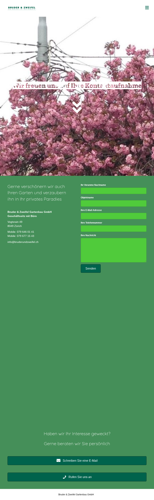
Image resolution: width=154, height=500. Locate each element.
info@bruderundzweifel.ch (23, 241)
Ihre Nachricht (88, 235)
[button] (91, 268)
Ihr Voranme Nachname (93, 185)
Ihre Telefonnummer (91, 222)
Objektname (87, 197)
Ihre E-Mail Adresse (91, 210)
